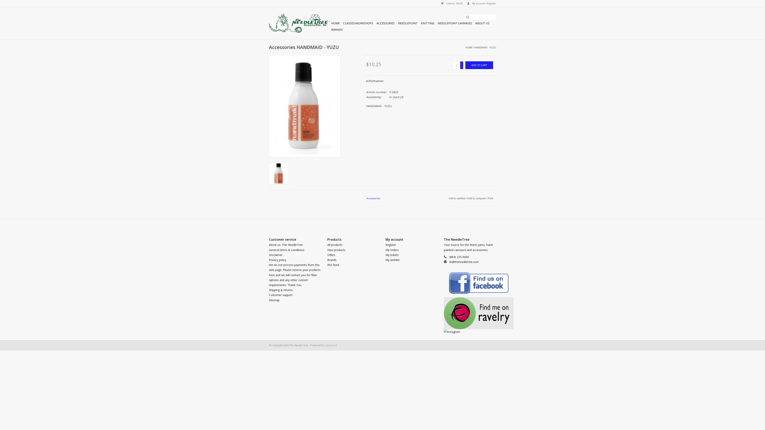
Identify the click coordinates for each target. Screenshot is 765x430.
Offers (331, 255)
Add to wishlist (457, 198)
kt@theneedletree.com (464, 262)
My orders (392, 250)
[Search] (466, 17)
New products (336, 250)
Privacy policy (277, 260)
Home (335, 23)
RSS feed (333, 265)
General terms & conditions (286, 250)
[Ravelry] (470, 313)
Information (374, 81)
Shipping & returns (281, 290)
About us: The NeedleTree (286, 245)
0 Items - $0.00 (454, 3)
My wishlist (392, 260)
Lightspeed (330, 345)
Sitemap (274, 300)
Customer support (280, 295)
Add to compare (476, 198)
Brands (337, 29)
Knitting (427, 23)
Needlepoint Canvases (455, 23)
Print (490, 198)
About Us (482, 23)
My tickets (392, 255)
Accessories (386, 23)
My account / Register (484, 3)
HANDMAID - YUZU (485, 47)
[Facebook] (470, 283)
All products (334, 245)
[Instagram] (470, 331)
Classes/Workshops (358, 23)
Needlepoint (408, 23)
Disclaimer (275, 255)
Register (390, 245)
